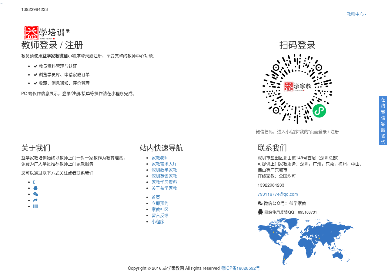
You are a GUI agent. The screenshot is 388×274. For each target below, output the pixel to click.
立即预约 (160, 203)
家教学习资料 (164, 182)
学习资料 (323, 33)
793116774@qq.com (278, 194)
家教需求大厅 (164, 164)
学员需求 (271, 33)
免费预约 (297, 33)
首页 (223, 33)
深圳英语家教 (164, 176)
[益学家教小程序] (35, 206)
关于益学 (349, 33)
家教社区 (160, 209)
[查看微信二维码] (35, 194)
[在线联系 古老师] (35, 188)
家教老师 (160, 157)
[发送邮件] (35, 200)
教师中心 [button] (355, 14)
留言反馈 (160, 215)
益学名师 (245, 33)
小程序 (158, 221)
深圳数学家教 (164, 170)
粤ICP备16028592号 (240, 268)
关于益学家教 (164, 188)
